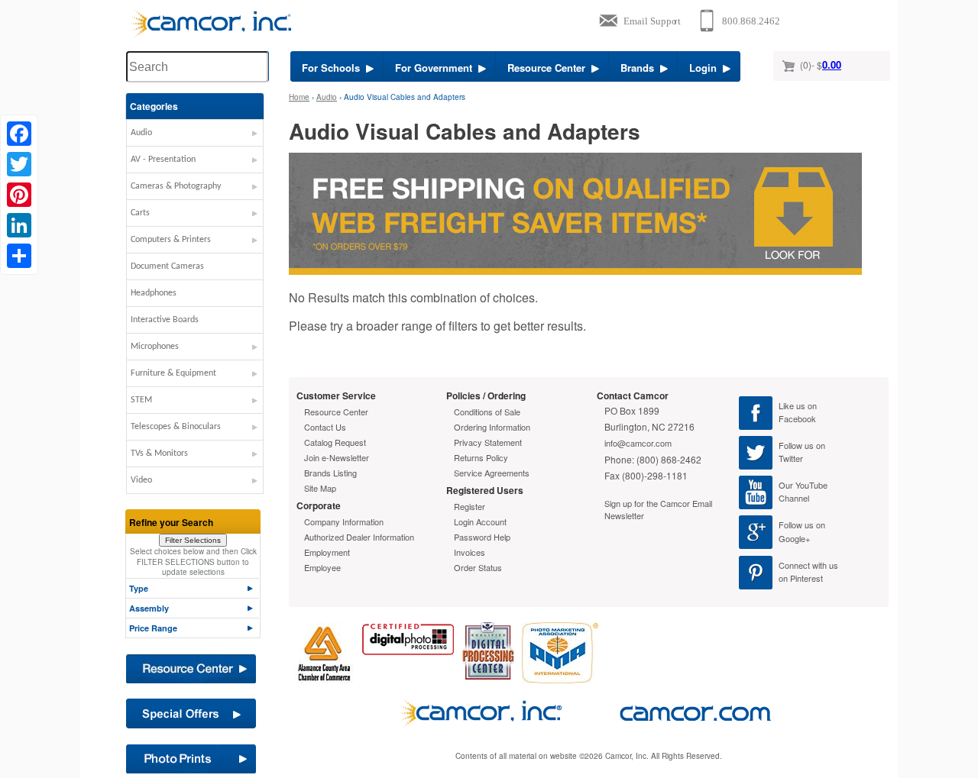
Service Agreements (491, 472)
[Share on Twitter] (19, 164)
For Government (436, 67)
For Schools (334, 67)
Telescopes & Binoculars (176, 426)
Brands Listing (330, 472)
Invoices (469, 552)
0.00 (831, 64)
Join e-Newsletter (336, 457)
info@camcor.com (638, 443)
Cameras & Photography (176, 186)
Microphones (155, 346)
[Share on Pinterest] (19, 194)
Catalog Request (335, 442)
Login (706, 67)
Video (141, 480)
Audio (141, 132)
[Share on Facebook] (19, 133)
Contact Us (325, 427)
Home (299, 97)
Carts (140, 213)
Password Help (482, 537)
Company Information (344, 521)
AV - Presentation (163, 159)
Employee (322, 567)
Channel (794, 498)
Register (469, 506)
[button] (195, 136)
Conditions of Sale (487, 411)
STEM (141, 400)
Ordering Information (492, 427)
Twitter (791, 458)
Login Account (480, 521)
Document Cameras (167, 266)
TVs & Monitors (159, 453)
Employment (327, 552)
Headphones (153, 293)
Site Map (320, 488)
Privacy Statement (488, 442)
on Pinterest (801, 578)
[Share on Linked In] (19, 225)
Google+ (794, 538)
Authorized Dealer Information (359, 537)
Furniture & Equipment (173, 373)
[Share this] (19, 256)
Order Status (478, 567)
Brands (640, 67)
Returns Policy (481, 457)
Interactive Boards (165, 319)
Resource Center (549, 67)
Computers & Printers (171, 239)
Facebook (797, 418)
